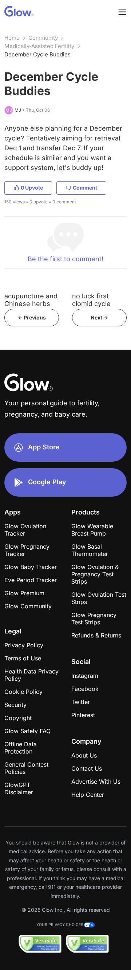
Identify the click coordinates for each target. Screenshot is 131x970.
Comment (85, 187)
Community (43, 37)
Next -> (99, 317)
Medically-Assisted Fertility (39, 46)
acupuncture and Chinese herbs (30, 299)
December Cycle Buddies (37, 54)
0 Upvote (32, 187)
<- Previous (32, 317)
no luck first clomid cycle (91, 299)
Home (12, 37)
